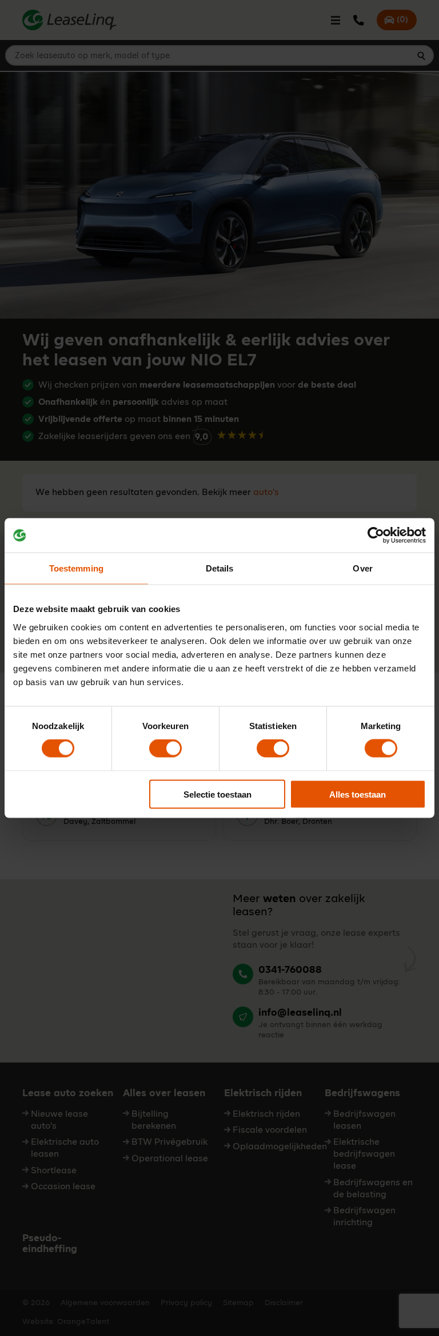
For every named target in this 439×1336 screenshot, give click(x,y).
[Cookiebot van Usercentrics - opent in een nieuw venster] (376, 535)
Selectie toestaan (217, 794)
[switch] (165, 748)
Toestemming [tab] (76, 568)
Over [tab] (362, 568)
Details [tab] (220, 568)
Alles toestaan (357, 794)
